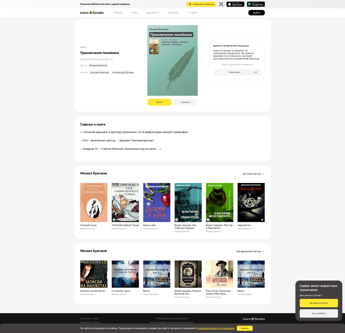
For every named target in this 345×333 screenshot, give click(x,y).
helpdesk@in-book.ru (90, 322)
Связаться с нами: (89, 318)
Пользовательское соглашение (171, 318)
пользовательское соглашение (216, 328)
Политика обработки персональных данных (172, 322)
